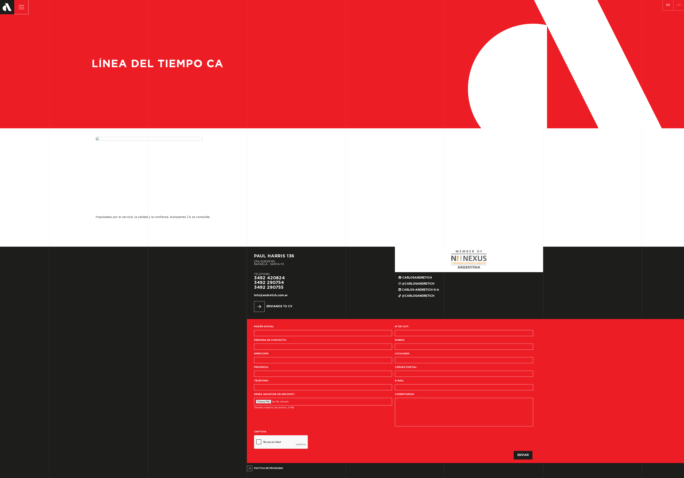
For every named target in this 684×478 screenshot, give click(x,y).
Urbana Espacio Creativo (128, 475)
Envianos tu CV (279, 306)
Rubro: (401, 340)
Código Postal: (406, 367)
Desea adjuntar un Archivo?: (274, 394)
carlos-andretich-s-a (420, 290)
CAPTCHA (260, 432)
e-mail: (401, 381)
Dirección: (262, 354)
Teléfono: (261, 381)
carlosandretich (416, 277)
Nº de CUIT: (402, 327)
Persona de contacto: (271, 340)
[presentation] (281, 442)
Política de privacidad (268, 468)
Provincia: (262, 367)
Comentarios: (406, 394)
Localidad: (403, 354)
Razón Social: (265, 327)
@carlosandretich (417, 283)
